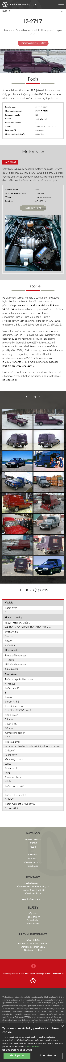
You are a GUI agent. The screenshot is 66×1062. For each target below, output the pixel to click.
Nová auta (33, 866)
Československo (33, 839)
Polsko (33, 847)
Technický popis (33, 208)
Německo (33, 843)
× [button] (62, 1026)
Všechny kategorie (33, 862)
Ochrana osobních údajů (33, 946)
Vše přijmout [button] (17, 1055)
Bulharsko (33, 854)
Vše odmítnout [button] (47, 1055)
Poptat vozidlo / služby (33, 43)
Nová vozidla (33, 923)
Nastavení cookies (33, 950)
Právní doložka (33, 939)
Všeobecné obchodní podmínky (33, 943)
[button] (33, 1049)
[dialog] (33, 1042)
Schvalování (33, 920)
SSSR (33, 851)
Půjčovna (33, 913)
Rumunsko (33, 858)
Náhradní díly (33, 916)
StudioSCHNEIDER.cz (54, 973)
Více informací (34, 1046)
